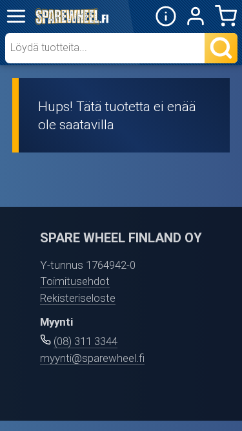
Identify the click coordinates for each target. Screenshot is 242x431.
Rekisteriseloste (78, 297)
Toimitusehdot (75, 281)
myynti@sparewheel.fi (92, 358)
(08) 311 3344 (85, 341)
